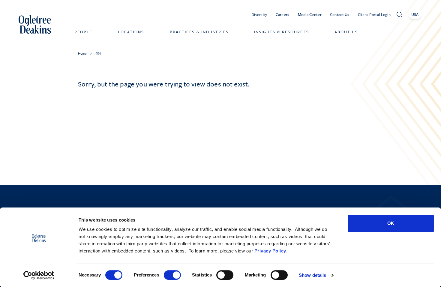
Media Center (310, 14)
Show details (312, 275)
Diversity (259, 14)
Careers (283, 14)
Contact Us (340, 14)
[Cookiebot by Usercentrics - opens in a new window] (39, 275)
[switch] (172, 275)
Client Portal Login (374, 14)
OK (390, 223)
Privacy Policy (270, 250)
